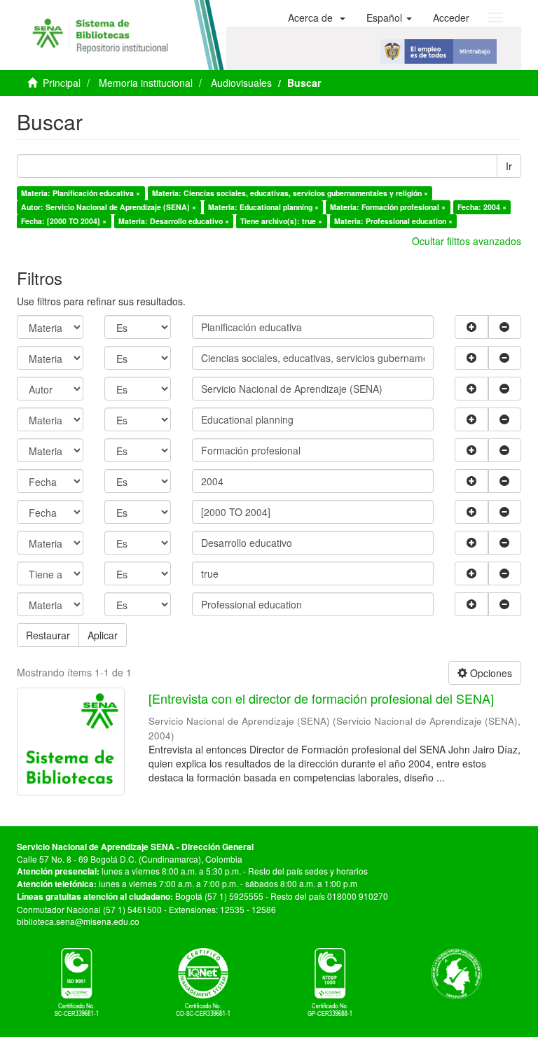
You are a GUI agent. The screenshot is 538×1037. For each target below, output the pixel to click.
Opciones (489, 673)
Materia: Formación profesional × (388, 207)
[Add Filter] (471, 327)
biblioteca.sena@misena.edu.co (78, 921)
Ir (509, 166)
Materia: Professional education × (393, 221)
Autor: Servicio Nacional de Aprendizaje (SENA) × (108, 207)
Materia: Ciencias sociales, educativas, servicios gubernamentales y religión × (290, 193)
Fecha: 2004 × (481, 207)
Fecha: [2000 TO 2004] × (63, 221)
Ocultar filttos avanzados (466, 241)
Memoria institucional (146, 83)
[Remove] (505, 327)
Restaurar (48, 635)
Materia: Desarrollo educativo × (173, 221)
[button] (316, 17)
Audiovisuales (241, 83)
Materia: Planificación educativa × (80, 193)
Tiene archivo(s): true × (281, 221)
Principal (62, 83)
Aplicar (103, 635)
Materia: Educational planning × (263, 207)
